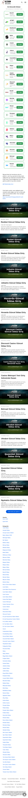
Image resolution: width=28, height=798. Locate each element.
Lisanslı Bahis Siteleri (8, 678)
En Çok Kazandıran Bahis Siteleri (11, 616)
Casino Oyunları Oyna (8, 604)
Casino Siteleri (6, 606)
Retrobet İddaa (6, 725)
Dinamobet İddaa (7, 611)
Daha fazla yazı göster (13, 511)
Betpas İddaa (6, 564)
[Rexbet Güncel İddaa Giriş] (14, 241)
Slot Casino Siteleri (7, 732)
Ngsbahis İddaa (5, 497)
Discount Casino (5, 340)
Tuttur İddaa (6, 749)
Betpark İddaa (6, 562)
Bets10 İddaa (6, 572)
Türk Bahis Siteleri (7, 747)
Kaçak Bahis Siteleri (7, 673)
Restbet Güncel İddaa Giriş (13, 222)
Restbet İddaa (5, 219)
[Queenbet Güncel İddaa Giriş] (14, 456)
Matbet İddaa (6, 683)
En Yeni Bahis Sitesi (7, 624)
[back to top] (24, 794)
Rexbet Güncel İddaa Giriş (12, 253)
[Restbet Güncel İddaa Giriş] (14, 210)
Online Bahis (6, 700)
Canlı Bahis (5, 587)
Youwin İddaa (6, 769)
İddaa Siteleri (6, 653)
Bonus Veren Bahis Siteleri (9, 584)
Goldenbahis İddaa (7, 631)
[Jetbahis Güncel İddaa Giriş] (14, 270)
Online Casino (6, 702)
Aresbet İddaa (6, 530)
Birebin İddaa (6, 582)
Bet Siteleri (5, 540)
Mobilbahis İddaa (7, 690)
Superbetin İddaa (7, 739)
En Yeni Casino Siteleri (8, 626)
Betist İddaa (6, 552)
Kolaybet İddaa (6, 675)
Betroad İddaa (5, 406)
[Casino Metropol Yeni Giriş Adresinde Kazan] (14, 363)
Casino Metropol (6, 372)
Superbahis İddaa (7, 737)
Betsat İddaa (6, 574)
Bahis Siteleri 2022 (7, 535)
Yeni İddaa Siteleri (7, 767)
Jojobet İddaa (6, 668)
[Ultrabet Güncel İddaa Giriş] (14, 426)
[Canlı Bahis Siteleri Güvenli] (8, 2)
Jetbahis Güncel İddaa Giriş (13, 283)
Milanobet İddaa (7, 685)
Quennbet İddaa (5, 465)
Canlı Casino (6, 594)
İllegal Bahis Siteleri (7, 656)
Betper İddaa (6, 567)
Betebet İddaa (6, 547)
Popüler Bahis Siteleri (8, 710)
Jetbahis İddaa (6, 665)
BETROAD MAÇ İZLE (8, 184)
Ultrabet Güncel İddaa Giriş (13, 439)
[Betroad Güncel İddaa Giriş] (14, 397)
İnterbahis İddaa (7, 661)
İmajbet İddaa (6, 658)
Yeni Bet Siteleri (6, 762)
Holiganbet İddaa (7, 646)
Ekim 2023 (5, 519)
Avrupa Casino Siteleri (8, 532)
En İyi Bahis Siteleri (7, 621)
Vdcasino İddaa (6, 754)
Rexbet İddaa (4, 250)
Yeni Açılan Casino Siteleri (9, 759)
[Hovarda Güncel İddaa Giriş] (14, 300)
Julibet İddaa (6, 670)
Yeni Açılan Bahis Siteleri (9, 757)
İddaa (4, 651)
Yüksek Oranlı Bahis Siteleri (9, 771)
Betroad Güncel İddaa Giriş (13, 409)
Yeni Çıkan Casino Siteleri (9, 764)
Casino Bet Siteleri (7, 599)
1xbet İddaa (6, 527)
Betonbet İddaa (6, 559)
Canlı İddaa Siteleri (7, 596)
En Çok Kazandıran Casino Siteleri (11, 619)
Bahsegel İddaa (6, 537)
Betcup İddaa (6, 545)
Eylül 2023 (5, 521)
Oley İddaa (5, 698)
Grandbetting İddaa (7, 633)
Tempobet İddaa (7, 744)
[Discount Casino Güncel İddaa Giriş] (14, 331)
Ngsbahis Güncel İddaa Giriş (14, 500)
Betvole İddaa (6, 577)
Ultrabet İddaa (5, 435)
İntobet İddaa (6, 663)
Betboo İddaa (6, 542)
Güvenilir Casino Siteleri (8, 641)
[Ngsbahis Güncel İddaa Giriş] (14, 488)
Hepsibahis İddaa (7, 643)
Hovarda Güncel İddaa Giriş (13, 312)
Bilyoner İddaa (6, 579)
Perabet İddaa (6, 705)
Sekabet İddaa (6, 730)
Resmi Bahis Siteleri (8, 720)
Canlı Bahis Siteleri (7, 592)
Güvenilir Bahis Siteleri (8, 638)
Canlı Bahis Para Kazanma (9, 589)
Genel (4, 628)
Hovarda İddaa (5, 309)
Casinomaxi (5, 609)
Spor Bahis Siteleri (7, 735)
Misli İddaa (5, 688)
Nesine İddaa (6, 693)
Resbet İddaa (6, 717)
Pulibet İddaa (6, 712)
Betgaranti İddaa (7, 550)
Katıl (20, 14)
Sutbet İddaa (6, 742)
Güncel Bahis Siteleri (8, 636)
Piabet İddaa (6, 707)
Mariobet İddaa (6, 680)
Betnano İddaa (6, 557)
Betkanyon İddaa (7, 555)
